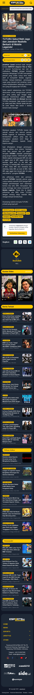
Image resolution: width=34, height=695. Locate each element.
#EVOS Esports (8, 210)
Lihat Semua (28, 271)
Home (5, 624)
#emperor (6, 216)
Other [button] (5, 640)
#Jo (27, 213)
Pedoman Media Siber (16, 692)
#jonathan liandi (17, 216)
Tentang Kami (5, 692)
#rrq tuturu (21, 213)
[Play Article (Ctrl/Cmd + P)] (22, 60)
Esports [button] (6, 631)
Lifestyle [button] (7, 636)
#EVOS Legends (20, 210)
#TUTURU (6, 220)
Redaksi (25, 692)
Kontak (30, 692)
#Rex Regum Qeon (9, 213)
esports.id (22, 689)
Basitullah (6, 49)
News (5, 628)
